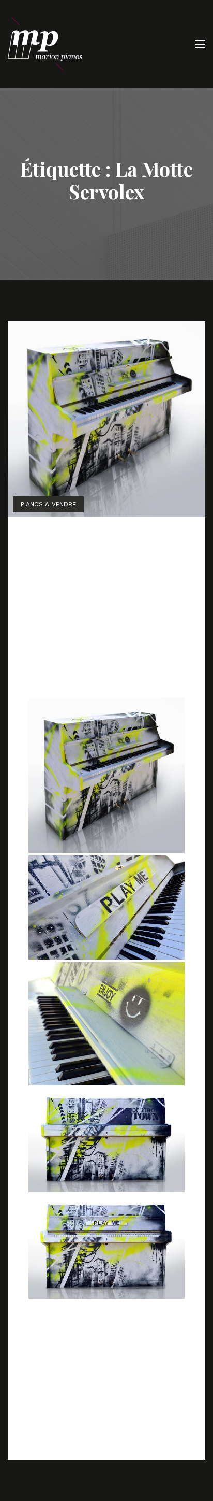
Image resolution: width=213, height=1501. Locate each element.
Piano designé (72, 540)
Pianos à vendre (48, 504)
